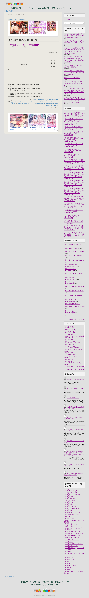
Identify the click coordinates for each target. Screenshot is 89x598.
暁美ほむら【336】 (70, 346)
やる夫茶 (68, 551)
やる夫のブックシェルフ (72, 494)
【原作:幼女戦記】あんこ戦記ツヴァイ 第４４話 (74, 407)
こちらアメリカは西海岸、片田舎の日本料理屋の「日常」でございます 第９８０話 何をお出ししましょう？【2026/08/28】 (74, 114)
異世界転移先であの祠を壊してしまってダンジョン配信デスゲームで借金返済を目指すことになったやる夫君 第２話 (74, 453)
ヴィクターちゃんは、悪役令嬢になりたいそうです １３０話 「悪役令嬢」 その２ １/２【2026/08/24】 (74, 234)
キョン (18, 101)
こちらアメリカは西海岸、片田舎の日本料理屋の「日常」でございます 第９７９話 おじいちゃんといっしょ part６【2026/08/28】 (74, 121)
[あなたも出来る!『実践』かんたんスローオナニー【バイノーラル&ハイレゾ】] (19, 120)
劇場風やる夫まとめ (71, 524)
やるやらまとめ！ (70, 565)
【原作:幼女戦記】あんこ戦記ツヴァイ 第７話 (74, 430)
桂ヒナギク (32, 103)
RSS (71, 8)
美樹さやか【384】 (70, 341)
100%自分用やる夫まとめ (73, 514)
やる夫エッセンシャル (72, 540)
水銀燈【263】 (80, 366)
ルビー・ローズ (54, 101)
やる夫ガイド (69, 502)
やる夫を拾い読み (70, 559)
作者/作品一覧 (43, 8)
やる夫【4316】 (69, 326)
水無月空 (37, 103)
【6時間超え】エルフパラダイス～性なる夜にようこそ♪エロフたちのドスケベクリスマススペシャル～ (55, 128)
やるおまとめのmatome (72, 508)
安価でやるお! (69, 518)
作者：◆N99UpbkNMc (72, 248)
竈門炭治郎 (55, 103)
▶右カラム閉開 (9, 11)
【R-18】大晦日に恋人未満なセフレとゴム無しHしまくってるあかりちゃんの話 (74, 72)
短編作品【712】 (70, 336)
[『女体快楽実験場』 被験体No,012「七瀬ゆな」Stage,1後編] (55, 26)
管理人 (67, 315)
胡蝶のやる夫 (69, 526)
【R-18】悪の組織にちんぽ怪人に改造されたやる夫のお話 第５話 (74, 83)
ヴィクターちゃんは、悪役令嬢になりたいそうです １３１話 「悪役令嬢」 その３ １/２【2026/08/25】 (74, 168)
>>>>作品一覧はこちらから (76, 319)
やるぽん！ (68, 563)
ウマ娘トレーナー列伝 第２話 (75, 379)
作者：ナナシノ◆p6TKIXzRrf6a (75, 306)
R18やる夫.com (70, 500)
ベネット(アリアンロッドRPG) (42, 101)
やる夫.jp (68, 567)
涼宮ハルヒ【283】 (70, 354)
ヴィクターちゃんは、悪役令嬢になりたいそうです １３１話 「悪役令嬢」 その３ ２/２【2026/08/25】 (74, 161)
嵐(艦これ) (26, 103)
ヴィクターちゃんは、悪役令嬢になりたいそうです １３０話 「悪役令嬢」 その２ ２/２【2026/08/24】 (74, 228)
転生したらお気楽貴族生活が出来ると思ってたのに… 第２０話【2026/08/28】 (74, 128)
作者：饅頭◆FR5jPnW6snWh (74, 295)
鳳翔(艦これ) (49, 105)
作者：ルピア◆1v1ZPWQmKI (74, 273)
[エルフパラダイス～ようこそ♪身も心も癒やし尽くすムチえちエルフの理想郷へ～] (37, 120)
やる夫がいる (69, 542)
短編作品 (42, 103)
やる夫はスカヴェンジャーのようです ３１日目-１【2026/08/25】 (73, 216)
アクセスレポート (69, 19)
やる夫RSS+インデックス (73, 498)
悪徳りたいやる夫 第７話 (72, 78)
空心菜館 (12, 129)
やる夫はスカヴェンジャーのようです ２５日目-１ (73, 418)
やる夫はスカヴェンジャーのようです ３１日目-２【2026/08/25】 (73, 211)
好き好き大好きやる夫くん (73, 531)
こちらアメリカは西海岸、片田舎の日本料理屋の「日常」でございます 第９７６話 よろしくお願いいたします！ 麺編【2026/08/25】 (74, 191)
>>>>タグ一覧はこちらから (76, 369)
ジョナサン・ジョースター (27, 101)
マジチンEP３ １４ (73, 398)
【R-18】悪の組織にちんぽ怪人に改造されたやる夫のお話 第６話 (74, 42)
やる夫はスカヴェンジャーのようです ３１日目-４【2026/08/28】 (73, 145)
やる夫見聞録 (69, 504)
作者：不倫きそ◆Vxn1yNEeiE (74, 291)
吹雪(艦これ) (20, 103)
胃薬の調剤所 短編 (53, 99)
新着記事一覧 (16, 8)
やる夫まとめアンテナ (72, 506)
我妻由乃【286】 (70, 353)
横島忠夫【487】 (70, 338)
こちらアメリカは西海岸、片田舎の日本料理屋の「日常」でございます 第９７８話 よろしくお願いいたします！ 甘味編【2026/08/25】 (74, 175)
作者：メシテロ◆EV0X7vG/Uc (74, 251)
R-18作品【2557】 (70, 327)
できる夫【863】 (70, 334)
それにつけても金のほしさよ (74, 533)
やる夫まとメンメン (71, 490)
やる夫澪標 (68, 510)
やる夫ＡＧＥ (69, 496)
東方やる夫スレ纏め (71, 492)
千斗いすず (13, 103)
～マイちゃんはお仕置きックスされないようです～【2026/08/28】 (73, 133)
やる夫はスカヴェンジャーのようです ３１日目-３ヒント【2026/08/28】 (73, 150)
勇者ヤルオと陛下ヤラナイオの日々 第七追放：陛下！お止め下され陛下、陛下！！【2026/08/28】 (74, 139)
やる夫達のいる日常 (71, 546)
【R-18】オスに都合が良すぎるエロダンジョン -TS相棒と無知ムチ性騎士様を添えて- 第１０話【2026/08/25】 (74, 205)
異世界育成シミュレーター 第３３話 (74, 441)
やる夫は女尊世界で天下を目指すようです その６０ (73, 474)
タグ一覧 (29, 8)
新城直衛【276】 (70, 359)
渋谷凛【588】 (80, 336)
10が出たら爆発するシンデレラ (74, 389)
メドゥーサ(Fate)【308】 (72, 348)
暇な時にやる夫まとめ (72, 538)
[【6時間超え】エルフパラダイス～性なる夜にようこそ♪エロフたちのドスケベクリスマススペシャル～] (55, 120)
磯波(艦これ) (48, 103)
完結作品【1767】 (70, 329)
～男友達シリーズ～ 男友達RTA (16, 19)
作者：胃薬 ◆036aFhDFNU (41, 99)
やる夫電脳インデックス (72, 512)
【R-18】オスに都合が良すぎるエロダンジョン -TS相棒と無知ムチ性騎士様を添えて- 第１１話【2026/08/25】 (74, 199)
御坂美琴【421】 (70, 339)
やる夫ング (68, 561)
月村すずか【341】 (70, 344)
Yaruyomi (68, 516)
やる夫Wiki (68, 569)
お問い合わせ (47, 585)
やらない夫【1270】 (71, 331)
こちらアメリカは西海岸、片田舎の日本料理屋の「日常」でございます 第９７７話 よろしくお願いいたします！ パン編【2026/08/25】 (74, 183)
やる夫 (14, 101)
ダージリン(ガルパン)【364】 (73, 343)
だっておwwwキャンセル (72, 536)
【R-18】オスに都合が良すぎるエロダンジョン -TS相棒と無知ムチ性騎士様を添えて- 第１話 (74, 35)
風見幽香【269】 (70, 366)
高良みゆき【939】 (70, 333)
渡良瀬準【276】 (70, 361)
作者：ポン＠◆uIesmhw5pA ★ (74, 286)
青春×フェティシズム (33, 129)
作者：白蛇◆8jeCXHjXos (72, 304)
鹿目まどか (55, 105)
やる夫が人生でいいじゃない (74, 544)
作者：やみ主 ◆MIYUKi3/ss (73, 255)
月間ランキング (57, 8)
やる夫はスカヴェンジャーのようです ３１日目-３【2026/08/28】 (73, 156)
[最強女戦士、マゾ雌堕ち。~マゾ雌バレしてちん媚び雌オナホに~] (19, 28)
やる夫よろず (69, 557)
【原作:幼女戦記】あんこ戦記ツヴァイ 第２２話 (74, 465)
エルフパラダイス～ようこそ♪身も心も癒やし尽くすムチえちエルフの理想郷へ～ (37, 128)
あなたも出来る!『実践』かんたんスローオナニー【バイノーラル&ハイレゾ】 (18, 128)
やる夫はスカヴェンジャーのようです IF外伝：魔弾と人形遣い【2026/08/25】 (73, 222)
